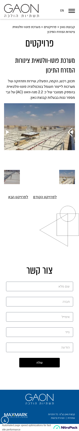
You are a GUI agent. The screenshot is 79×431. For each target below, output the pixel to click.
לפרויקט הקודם (45, 197)
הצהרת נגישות (58, 418)
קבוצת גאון (67, 27)
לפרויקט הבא (18, 197)
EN (62, 11)
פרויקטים (50, 27)
